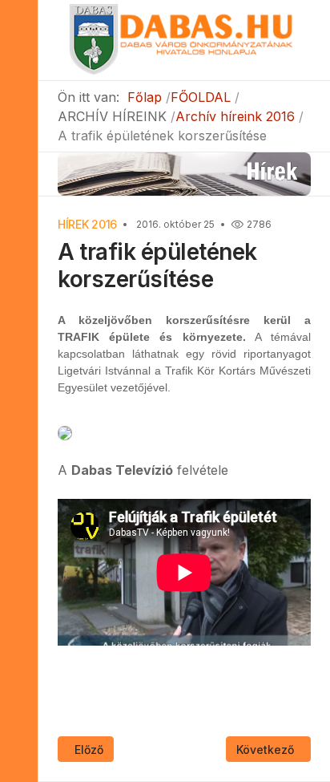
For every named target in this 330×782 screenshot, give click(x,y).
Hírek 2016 (87, 224)
